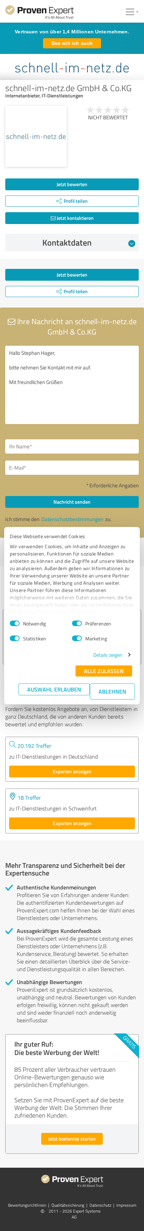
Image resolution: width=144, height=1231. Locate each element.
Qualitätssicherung (67, 1205)
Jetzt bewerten (72, 184)
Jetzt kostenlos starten (72, 1138)
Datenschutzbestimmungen (72, 519)
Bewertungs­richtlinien (27, 1205)
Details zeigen (107, 655)
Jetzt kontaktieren (75, 218)
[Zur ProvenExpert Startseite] (39, 13)
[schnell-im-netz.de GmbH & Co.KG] (36, 136)
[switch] (77, 623)
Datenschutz (100, 1205)
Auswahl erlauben (54, 689)
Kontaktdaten (67, 242)
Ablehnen (112, 691)
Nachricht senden (72, 501)
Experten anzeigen (72, 771)
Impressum (126, 1205)
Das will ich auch (72, 43)
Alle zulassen (104, 671)
